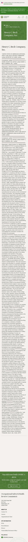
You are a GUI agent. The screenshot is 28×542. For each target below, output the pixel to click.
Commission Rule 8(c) (12, 10)
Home (6, 25)
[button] (0, 10)
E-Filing (18, 17)
